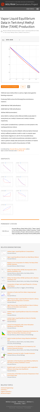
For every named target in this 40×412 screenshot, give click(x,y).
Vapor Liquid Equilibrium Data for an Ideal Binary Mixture (23, 257)
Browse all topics (5, 393)
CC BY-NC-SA (20, 150)
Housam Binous (14, 149)
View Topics (30, 9)
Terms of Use (12, 408)
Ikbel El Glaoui (21, 266)
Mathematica (31, 2)
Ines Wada (27, 273)
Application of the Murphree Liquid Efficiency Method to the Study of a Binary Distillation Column (22, 361)
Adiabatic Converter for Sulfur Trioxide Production (21, 353)
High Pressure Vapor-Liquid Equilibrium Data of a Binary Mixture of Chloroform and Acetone (22, 306)
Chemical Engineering (7, 388)
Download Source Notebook (10, 86)
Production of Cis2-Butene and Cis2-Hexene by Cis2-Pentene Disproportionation (21, 347)
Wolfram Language (20, 2)
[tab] (7, 167)
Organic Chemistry (6, 391)
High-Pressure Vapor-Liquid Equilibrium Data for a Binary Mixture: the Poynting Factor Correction (23, 299)
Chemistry (4, 389)
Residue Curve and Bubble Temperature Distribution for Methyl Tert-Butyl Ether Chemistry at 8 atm (22, 332)
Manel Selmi (22, 149)
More (23, 86)
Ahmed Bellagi (17, 275)
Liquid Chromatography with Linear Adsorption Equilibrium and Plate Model (20, 325)
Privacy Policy (19, 408)
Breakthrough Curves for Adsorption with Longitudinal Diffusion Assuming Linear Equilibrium (22, 368)
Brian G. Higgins (21, 288)
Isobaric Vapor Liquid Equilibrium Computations (20, 251)
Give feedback (27, 408)
